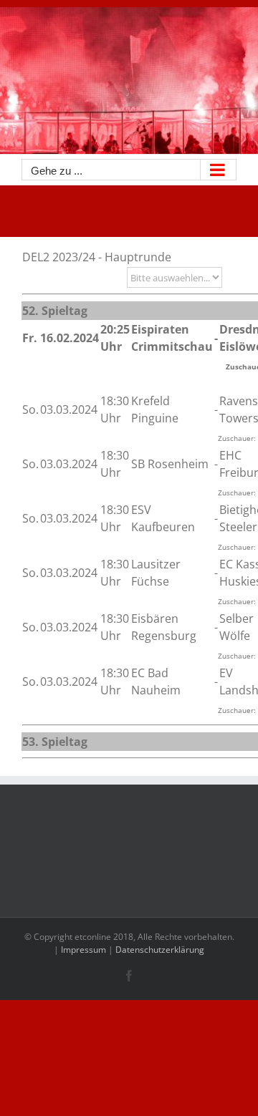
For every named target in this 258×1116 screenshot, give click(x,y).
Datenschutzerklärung (159, 949)
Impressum (83, 949)
